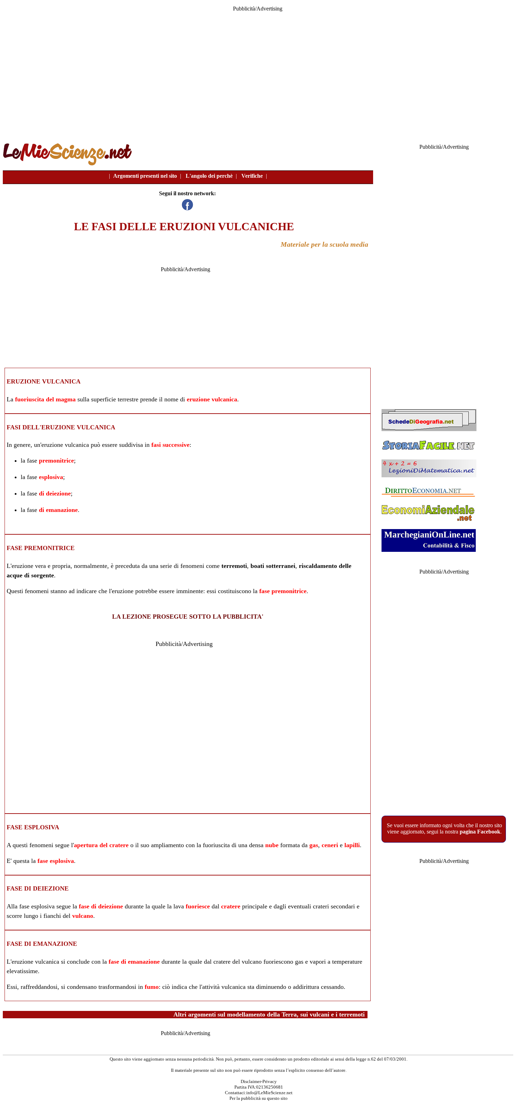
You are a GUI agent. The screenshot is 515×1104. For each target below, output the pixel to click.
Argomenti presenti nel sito (145, 176)
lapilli (352, 845)
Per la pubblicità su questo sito (258, 1098)
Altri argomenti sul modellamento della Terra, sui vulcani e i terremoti (269, 1014)
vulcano (82, 915)
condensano (82, 986)
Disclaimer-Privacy (259, 1081)
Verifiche (252, 176)
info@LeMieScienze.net (269, 1092)
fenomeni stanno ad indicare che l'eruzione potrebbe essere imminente (114, 591)
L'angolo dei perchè (209, 176)
